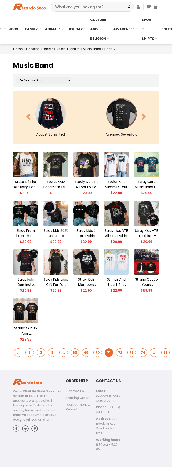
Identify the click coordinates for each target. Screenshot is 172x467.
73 (131, 352)
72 (120, 352)
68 (75, 352)
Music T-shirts (67, 49)
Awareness (124, 29)
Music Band (92, 49)
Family (31, 29)
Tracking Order (77, 397)
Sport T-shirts (148, 29)
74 (143, 352)
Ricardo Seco (34, 391)
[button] (28, 117)
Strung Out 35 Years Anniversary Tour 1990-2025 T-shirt (25, 331)
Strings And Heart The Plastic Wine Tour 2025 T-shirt (116, 282)
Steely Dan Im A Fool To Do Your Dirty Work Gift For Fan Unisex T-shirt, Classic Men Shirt (86, 184)
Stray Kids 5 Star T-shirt (86, 233)
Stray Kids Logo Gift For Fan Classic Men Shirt (55, 282)
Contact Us (75, 391)
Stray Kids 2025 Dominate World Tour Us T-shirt (55, 233)
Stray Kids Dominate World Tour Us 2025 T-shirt (25, 282)
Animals (52, 29)
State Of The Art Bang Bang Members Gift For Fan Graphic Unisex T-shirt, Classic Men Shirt (25, 184)
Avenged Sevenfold (121, 134)
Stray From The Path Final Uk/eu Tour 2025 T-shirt (25, 233)
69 (86, 352)
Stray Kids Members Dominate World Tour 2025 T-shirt (86, 282)
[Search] (129, 7)
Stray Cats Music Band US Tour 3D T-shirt (146, 184)
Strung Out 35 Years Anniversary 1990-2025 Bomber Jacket (146, 282)
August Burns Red (50, 134)
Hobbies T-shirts (39, 49)
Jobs (13, 29)
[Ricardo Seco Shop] (29, 6)
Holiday (75, 29)
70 (97, 352)
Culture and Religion (98, 29)
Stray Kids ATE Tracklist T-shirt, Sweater (146, 233)
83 (165, 352)
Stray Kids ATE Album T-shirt (116, 233)
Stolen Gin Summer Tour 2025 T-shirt (116, 184)
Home (18, 49)
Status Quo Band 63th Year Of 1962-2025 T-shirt (55, 184)
